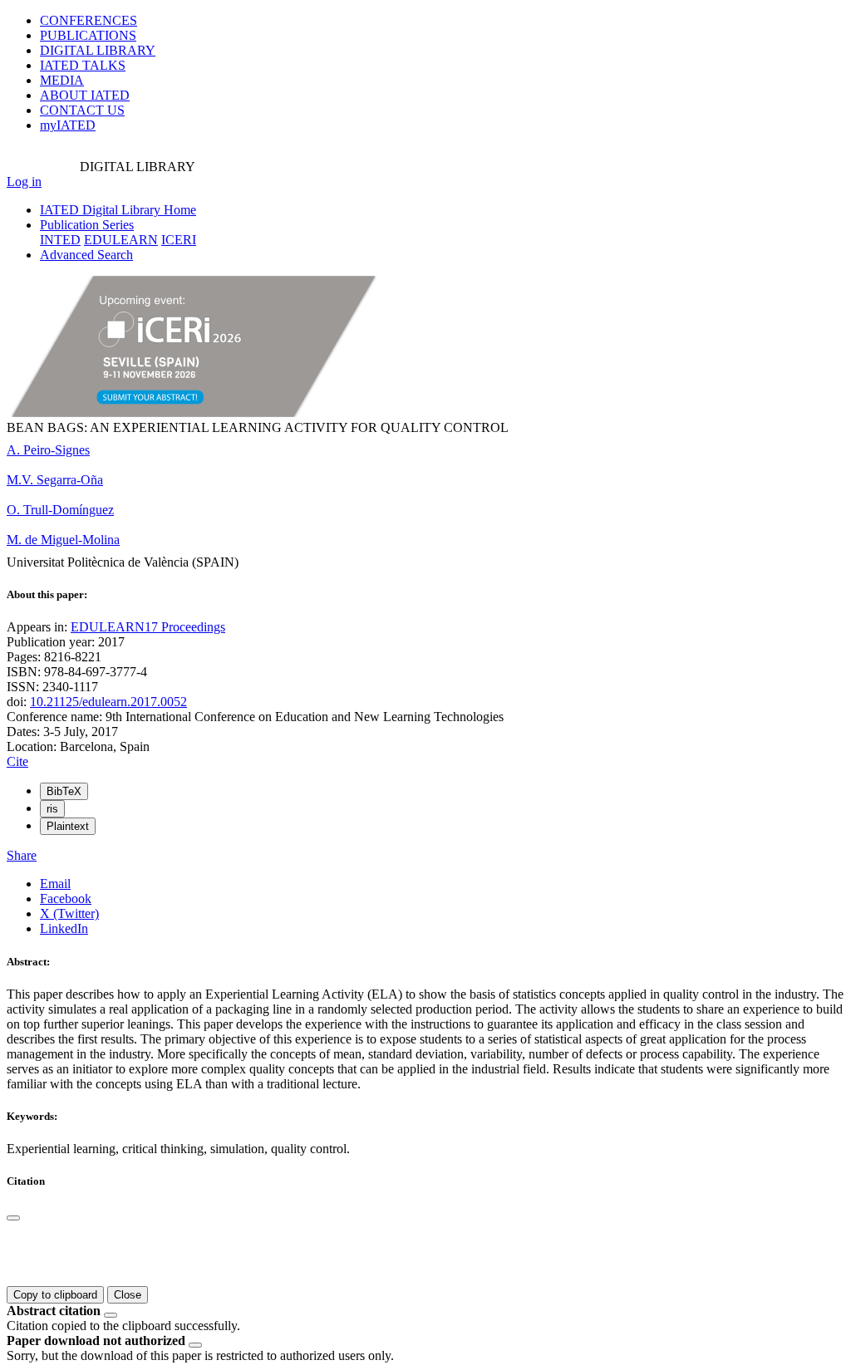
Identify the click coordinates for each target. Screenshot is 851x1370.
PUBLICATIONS (88, 35)
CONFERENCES (88, 20)
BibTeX (64, 791)
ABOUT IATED (85, 95)
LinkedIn (64, 928)
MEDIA (62, 80)
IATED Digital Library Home (118, 210)
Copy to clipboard (55, 1295)
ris (52, 809)
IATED (82, 65)
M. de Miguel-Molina (63, 540)
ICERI (178, 240)
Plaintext (68, 826)
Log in (24, 181)
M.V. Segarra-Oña (55, 480)
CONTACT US (82, 110)
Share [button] (22, 855)
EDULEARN (121, 240)
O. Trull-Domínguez (60, 510)
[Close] (13, 1217)
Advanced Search (86, 255)
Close (127, 1295)
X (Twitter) (69, 913)
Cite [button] (17, 761)
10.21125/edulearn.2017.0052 (108, 702)
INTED (60, 240)
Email (55, 884)
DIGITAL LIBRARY (97, 50)
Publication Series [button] (87, 225)
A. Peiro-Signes (48, 450)
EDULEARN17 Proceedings (148, 627)
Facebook (65, 898)
